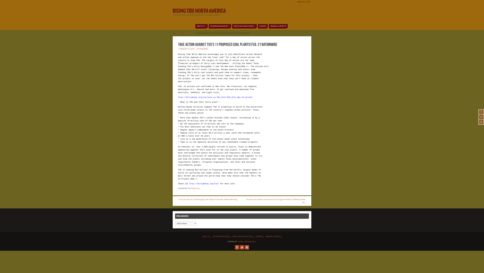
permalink (195, 188)
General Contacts (273, 236)
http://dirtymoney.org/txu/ (204, 184)
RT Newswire (188, 33)
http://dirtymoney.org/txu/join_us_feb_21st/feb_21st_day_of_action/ (215, 97)
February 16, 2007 (186, 49)
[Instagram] (481, 122)
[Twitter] (481, 117)
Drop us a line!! (303, 2)
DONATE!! (259, 236)
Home (178, 33)
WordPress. (251, 242)
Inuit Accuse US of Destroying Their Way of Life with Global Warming (207, 199)
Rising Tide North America (199, 11)
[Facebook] (481, 112)
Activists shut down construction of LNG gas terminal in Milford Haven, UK (276, 201)
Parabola (241, 242)
